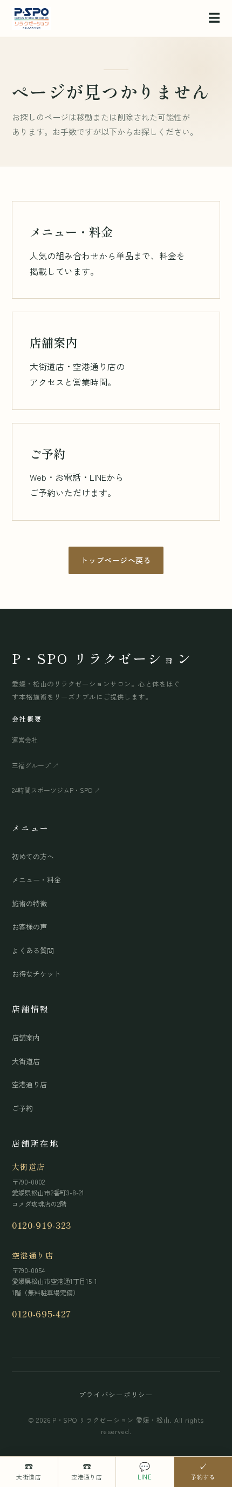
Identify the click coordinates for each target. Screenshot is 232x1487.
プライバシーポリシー (116, 1394)
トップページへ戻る (115, 560)
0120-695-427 (41, 1313)
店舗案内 (26, 1037)
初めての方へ (33, 856)
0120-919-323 (41, 1225)
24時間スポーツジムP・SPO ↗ (56, 790)
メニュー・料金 (36, 879)
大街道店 (26, 1061)
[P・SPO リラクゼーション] (31, 18)
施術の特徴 (29, 903)
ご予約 (22, 1108)
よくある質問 (33, 950)
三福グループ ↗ (35, 765)
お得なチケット (36, 973)
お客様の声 (29, 926)
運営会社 (25, 739)
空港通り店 (29, 1084)
